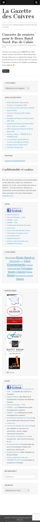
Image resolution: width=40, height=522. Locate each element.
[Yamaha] (10, 372)
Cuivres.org (11, 228)
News (11, 275)
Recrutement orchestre (24, 276)
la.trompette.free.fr (13, 236)
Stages (20, 279)
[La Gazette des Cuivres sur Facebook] (14, 212)
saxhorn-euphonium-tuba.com (17, 241)
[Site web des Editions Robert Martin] (14, 330)
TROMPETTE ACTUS (14, 243)
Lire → (6, 71)
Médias (29, 272)
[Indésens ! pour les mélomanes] (14, 370)
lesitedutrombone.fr (13, 238)
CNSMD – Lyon (12, 220)
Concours (14, 261)
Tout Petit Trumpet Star (15, 147)
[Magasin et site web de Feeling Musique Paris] (14, 339)
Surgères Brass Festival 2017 (17, 145)
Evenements (16, 264)
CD (33, 257)
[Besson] (14, 315)
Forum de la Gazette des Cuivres (18, 230)
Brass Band (23, 257)
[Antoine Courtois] (14, 323)
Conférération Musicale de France (19, 225)
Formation (27, 268)
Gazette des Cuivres (10, 45)
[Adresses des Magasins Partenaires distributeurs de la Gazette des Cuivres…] (14, 305)
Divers (22, 261)
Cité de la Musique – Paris (16, 217)
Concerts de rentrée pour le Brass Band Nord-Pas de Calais (18, 38)
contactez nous (7, 196)
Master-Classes (17, 271)
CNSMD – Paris (12, 222)
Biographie (10, 258)
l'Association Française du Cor (17, 233)
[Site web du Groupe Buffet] (15, 354)
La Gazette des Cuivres (18, 14)
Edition (27, 261)
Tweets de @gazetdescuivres (15, 161)
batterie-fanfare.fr (13, 214)
